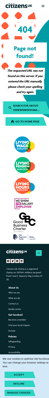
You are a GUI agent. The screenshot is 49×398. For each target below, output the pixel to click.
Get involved (15, 314)
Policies (12, 336)
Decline (18, 383)
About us (13, 287)
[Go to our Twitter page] (13, 261)
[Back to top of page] (39, 253)
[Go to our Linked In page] (22, 261)
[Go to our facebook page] (8, 261)
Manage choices (19, 392)
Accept (19, 374)
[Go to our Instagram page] (17, 261)
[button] (43, 6)
